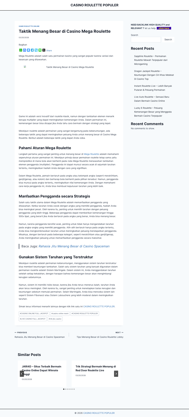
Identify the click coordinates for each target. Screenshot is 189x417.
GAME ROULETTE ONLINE (29, 26)
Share (49, 50)
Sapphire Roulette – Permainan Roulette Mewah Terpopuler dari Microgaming (150, 60)
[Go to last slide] (22, 374)
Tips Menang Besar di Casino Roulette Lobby (100, 334)
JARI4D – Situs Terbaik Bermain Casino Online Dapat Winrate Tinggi (41, 370)
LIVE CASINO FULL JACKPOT (33, 319)
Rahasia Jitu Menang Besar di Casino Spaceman (74, 246)
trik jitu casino (55, 319)
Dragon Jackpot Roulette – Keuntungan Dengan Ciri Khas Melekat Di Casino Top (154, 75)
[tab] (63, 389)
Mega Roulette (91, 154)
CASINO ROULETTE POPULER (85, 313)
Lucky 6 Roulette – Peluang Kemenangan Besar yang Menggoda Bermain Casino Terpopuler (153, 112)
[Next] (116, 374)
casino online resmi (59, 313)
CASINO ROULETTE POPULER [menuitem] (99, 306)
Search (134, 35)
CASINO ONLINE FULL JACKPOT (34, 313)
